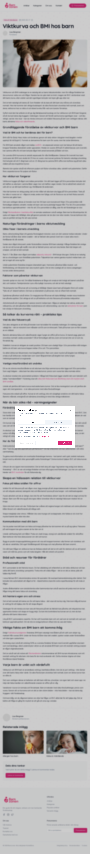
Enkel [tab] (32, 422)
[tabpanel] (45, 432)
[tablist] (45, 422)
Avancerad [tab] (58, 422)
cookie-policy (44, 436)
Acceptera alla (65, 443)
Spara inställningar (27, 443)
